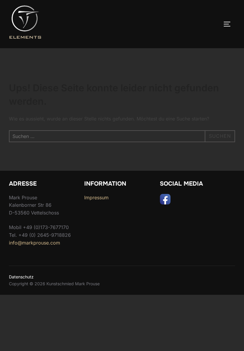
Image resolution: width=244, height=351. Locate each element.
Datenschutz (21, 276)
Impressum (96, 197)
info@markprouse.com (34, 243)
